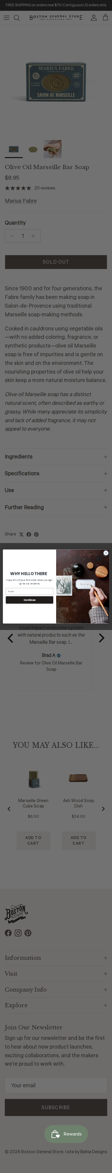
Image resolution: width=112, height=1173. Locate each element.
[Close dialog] (105, 553)
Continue (29, 599)
